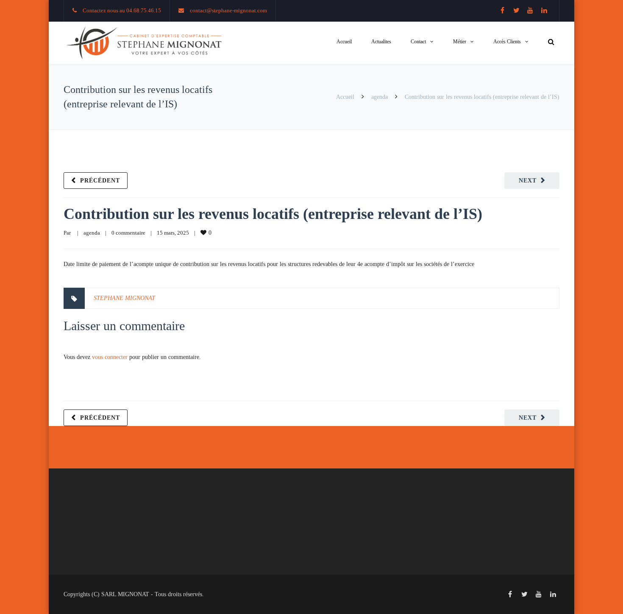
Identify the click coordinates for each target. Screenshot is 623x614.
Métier (459, 42)
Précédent (100, 180)
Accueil (344, 42)
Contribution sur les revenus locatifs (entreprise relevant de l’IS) (273, 213)
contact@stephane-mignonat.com (228, 10)
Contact (418, 42)
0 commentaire (128, 233)
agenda (379, 97)
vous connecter (110, 357)
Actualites (381, 42)
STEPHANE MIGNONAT (124, 298)
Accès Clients (507, 42)
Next (528, 180)
